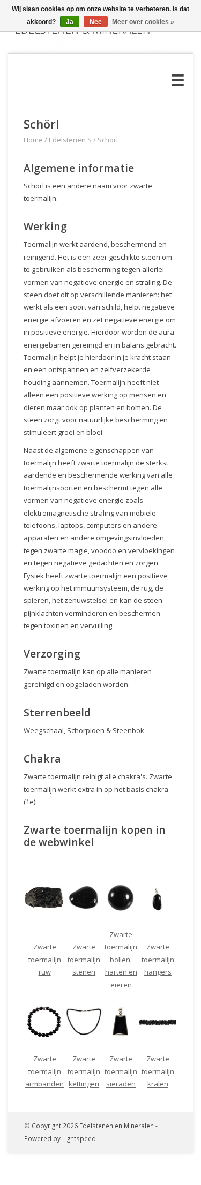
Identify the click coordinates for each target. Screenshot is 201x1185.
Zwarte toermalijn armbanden (44, 1071)
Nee (96, 22)
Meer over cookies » (143, 22)
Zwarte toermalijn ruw (44, 959)
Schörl (108, 140)
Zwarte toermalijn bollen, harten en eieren (121, 960)
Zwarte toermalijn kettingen (84, 1071)
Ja (69, 22)
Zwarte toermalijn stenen (84, 959)
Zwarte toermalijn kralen (158, 1071)
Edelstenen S (70, 140)
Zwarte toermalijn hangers (158, 959)
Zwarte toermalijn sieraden (121, 1071)
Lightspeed (79, 1138)
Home (33, 140)
